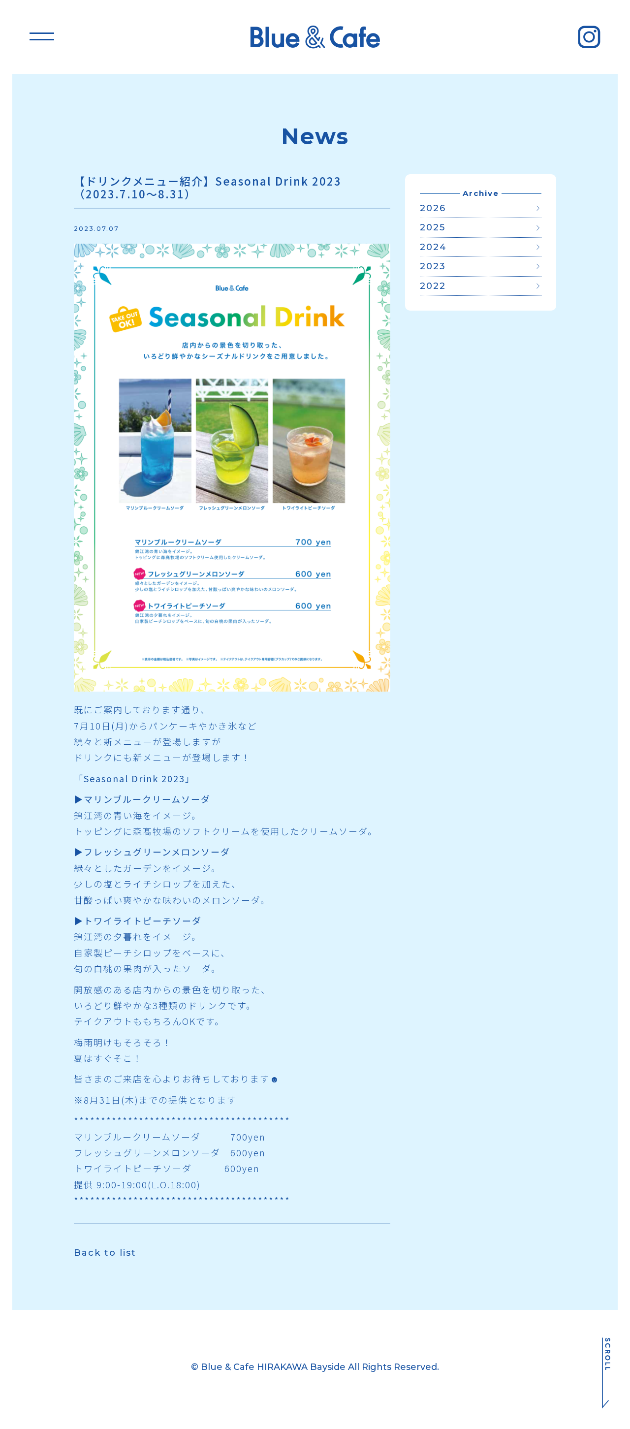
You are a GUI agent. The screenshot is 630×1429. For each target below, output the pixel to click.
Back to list (105, 1252)
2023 (433, 266)
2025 (432, 227)
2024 (433, 247)
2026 (433, 208)
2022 (433, 286)
